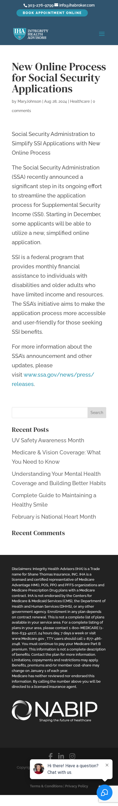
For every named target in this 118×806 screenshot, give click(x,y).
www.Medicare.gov (28, 639)
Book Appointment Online (52, 13)
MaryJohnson (29, 101)
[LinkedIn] (61, 756)
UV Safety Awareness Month (48, 440)
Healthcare (80, 101)
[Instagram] (72, 756)
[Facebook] (51, 756)
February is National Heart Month (54, 516)
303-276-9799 (41, 5)
